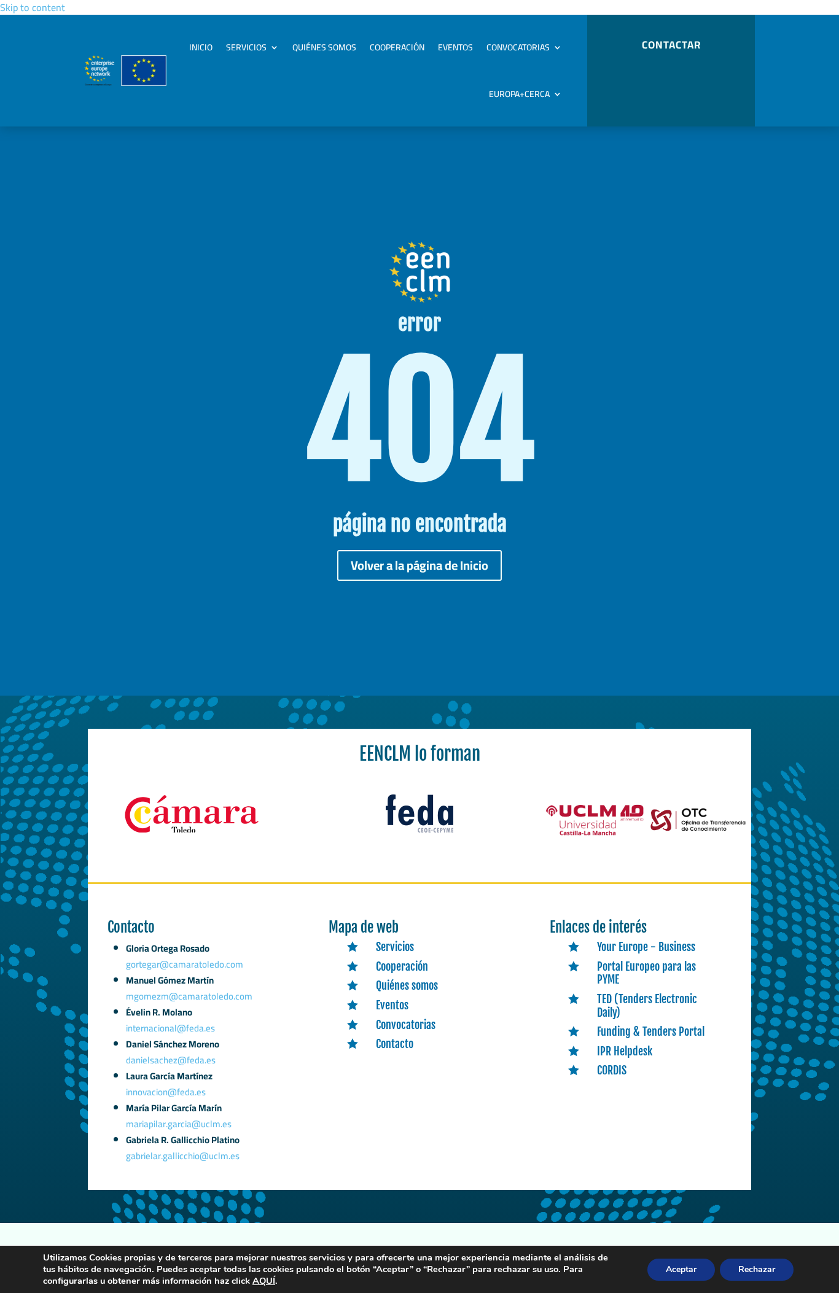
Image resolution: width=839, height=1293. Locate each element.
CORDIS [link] (611, 1070)
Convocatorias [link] (518, 47)
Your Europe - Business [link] (646, 946)
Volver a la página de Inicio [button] (419, 565)
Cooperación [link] (397, 47)
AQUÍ (263, 1280)
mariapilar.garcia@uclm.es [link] (179, 1124)
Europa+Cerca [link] (519, 94)
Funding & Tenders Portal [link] (650, 1031)
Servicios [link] (246, 47)
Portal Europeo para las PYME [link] (646, 973)
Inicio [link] (201, 47)
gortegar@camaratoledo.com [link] (184, 964)
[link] (191, 833)
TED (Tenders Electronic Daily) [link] (647, 1005)
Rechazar (756, 1269)
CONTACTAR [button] (671, 45)
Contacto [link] (394, 1043)
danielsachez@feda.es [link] (171, 1060)
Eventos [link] (455, 47)
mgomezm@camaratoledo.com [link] (189, 996)
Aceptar (681, 1269)
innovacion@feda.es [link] (166, 1092)
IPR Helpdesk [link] (624, 1051)
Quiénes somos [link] (324, 47)
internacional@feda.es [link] (170, 1028)
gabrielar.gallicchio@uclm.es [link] (183, 1156)
